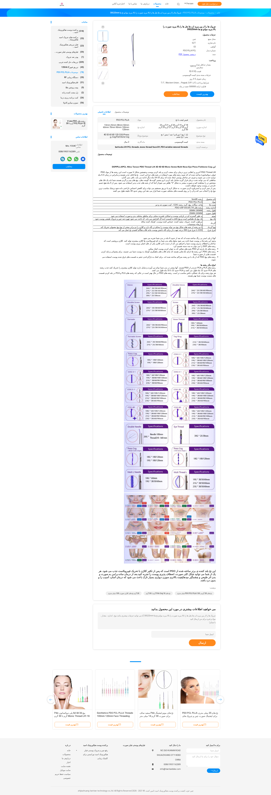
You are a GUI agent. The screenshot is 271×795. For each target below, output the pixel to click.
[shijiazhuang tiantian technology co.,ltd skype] (62, 159)
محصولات (67, 754)
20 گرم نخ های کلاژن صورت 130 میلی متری (123, 593)
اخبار (69, 762)
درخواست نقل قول (210, 4)
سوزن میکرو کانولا (73, 103)
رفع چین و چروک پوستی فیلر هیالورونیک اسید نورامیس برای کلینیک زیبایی (95, 754)
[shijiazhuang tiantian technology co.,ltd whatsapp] (76, 159)
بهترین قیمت (202, 94)
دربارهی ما (66, 758)
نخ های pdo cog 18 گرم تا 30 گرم (158, 593)
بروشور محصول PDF (187, 54)
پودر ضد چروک (75, 57)
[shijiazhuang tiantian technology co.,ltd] (61, 4)
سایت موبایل (65, 770)
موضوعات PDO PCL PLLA (70, 72)
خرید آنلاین (116, 4)
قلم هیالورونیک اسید (73, 82)
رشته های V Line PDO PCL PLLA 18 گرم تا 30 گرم (75, 123)
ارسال (202, 642)
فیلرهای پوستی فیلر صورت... (69, 52)
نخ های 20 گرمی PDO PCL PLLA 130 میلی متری (194, 593)
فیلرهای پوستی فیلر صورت (134, 745)
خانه (69, 750)
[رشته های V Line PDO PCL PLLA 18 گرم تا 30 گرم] (57, 124)
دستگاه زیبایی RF (74, 77)
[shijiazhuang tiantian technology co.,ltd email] (83, 159)
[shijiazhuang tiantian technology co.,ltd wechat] (69, 159)
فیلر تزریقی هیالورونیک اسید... (71, 45)
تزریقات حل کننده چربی (71, 62)
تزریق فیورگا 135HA (72, 67)
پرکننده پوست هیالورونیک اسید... (71, 31)
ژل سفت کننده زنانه (73, 92)
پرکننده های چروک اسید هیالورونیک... (71, 38)
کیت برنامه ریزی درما (72, 98)
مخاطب (69, 166)
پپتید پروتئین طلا (74, 87)
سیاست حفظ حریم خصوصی (63, 776)
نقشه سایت (66, 766)
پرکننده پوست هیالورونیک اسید (95, 745)
